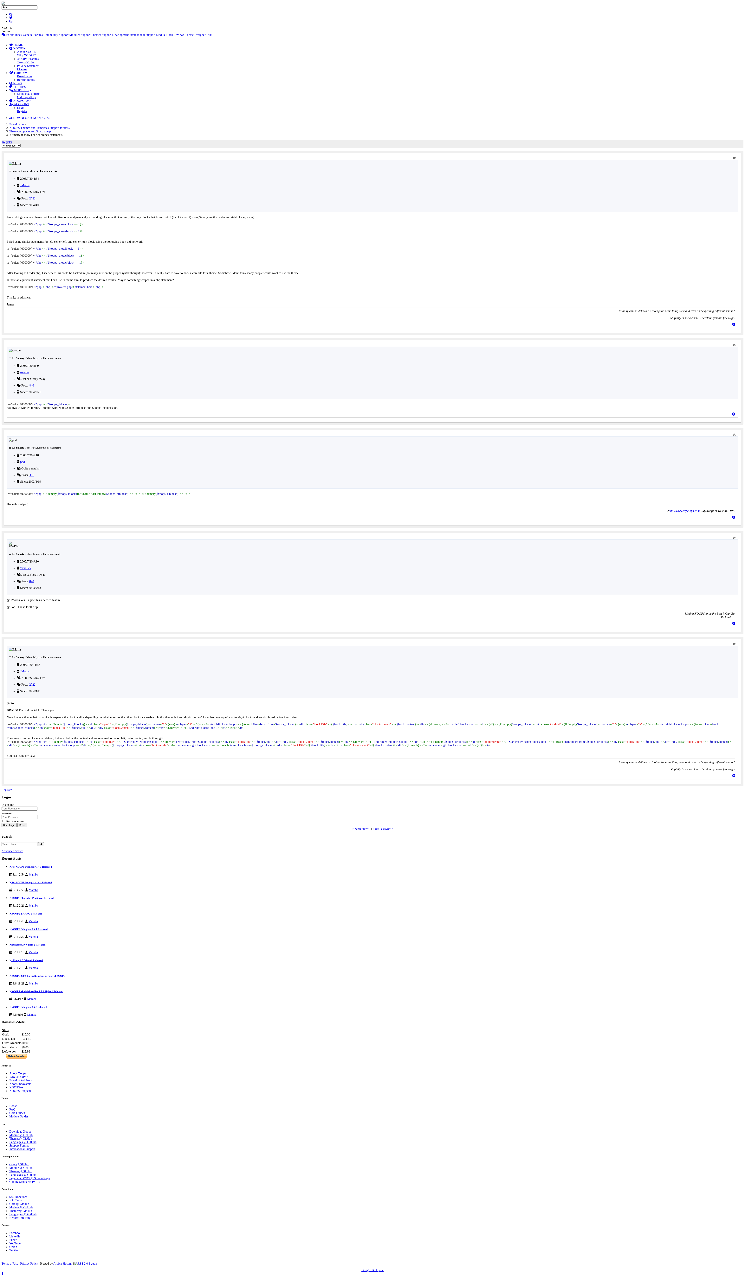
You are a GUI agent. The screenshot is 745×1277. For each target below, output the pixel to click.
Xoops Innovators (20, 1083)
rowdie (24, 372)
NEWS (17, 83)
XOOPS (18, 48)
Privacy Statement (28, 65)
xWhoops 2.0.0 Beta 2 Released (28, 944)
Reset (22, 825)
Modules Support (79, 34)
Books (13, 1106)
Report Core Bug (19, 1217)
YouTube (15, 1243)
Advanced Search (12, 851)
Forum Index (13, 34)
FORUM (19, 72)
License (22, 69)
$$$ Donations (18, 1196)
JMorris (24, 185)
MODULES (21, 90)
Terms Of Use (25, 62)
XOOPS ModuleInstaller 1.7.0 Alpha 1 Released (37, 991)
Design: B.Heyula (372, 1270)
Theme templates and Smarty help (30, 131)
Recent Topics (26, 79)
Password (7, 813)
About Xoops (17, 1073)
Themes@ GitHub (20, 1138)
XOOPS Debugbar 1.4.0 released (29, 1007)
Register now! (361, 828)
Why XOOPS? (26, 55)
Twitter (13, 1250)
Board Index (24, 76)
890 (31, 581)
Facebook (15, 1233)
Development (120, 34)
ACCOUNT (21, 104)
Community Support (55, 34)
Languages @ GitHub (22, 1142)
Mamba (33, 874)
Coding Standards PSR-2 (24, 1181)
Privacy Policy (29, 1263)
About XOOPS (26, 51)
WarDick (25, 568)
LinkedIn (15, 1236)
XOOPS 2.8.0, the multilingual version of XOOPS (38, 975)
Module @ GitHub (28, 93)
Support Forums (19, 1145)
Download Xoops (20, 1131)
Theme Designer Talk (198, 34)
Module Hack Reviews (170, 34)
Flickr (12, 1240)
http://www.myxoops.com (684, 511)
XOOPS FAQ (21, 100)
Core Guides (17, 1113)
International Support (142, 34)
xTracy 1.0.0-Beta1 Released (27, 960)
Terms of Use (10, 1263)
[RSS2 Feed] (85, 1263)
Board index (16, 124)
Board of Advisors (20, 1080)
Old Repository (26, 97)
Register (22, 111)
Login (20, 107)
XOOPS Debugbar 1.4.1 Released (29, 929)
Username (8, 804)
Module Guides (18, 1116)
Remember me (14, 821)
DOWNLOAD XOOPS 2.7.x (31, 117)
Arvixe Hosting (62, 1263)
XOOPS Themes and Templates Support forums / (40, 127)
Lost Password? (383, 828)
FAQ (12, 1109)
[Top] (733, 324)
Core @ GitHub (19, 1164)
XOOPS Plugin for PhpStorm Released (32, 897)
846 (31, 385)
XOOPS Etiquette (20, 1090)
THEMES (19, 86)
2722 (32, 198)
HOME (18, 45)
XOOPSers (16, 1087)
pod (22, 461)
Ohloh (13, 1247)
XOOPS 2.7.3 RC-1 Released (26, 913)
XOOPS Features (28, 58)
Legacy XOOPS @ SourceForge (29, 1178)
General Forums (33, 34)
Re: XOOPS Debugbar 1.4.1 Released (31, 866)
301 (31, 475)
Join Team (15, 1200)
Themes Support (101, 34)
